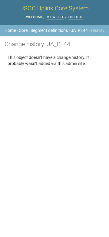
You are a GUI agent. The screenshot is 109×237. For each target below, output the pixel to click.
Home (10, 30)
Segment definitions (49, 30)
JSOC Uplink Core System (55, 8)
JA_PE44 (79, 30)
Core (23, 30)
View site (55, 17)
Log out (75, 17)
